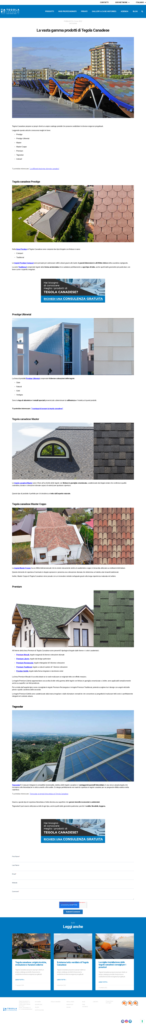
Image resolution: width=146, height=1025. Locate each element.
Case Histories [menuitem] (85, 1005)
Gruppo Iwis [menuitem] (38, 1004)
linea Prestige (21, 249)
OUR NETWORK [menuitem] (121, 2)
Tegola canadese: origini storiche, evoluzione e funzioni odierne (30, 963)
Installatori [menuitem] (70, 1001)
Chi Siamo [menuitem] (38, 1001)
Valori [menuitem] (37, 1007)
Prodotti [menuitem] (49, 11)
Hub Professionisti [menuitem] (67, 11)
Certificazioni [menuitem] (39, 1010)
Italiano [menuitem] (140, 2)
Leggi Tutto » (19, 979)
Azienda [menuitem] (124, 11)
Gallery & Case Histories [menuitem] (104, 11)
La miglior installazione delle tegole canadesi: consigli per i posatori (112, 964)
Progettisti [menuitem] (69, 1004)
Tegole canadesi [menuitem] (56, 1001)
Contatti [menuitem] (104, 2)
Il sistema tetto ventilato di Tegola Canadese (73, 963)
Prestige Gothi (21, 671)
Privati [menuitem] (84, 11)
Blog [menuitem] (135, 11)
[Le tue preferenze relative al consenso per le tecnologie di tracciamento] (142, 1021)
